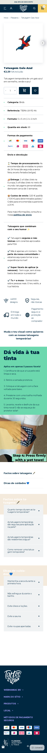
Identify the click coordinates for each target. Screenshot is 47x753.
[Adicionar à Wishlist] (35, 91)
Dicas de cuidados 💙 (16, 483)
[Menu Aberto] (5, 8)
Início (6, 18)
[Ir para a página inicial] (23, 8)
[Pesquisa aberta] (34, 8)
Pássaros (14, 18)
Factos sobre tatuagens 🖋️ (19, 473)
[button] (42, 43)
